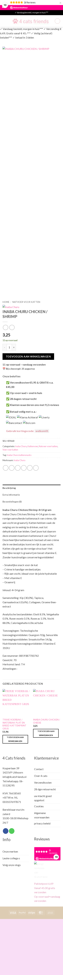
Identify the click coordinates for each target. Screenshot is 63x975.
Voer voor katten (10, 449)
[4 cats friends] (30, 21)
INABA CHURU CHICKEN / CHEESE (46, 721)
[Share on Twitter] (17, 468)
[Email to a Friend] (24, 468)
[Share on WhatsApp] (5, 468)
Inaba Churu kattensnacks (19, 455)
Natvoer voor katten (26, 302)
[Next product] (5, 327)
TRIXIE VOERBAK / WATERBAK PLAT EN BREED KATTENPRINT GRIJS (14, 724)
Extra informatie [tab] (11, 494)
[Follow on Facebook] (5, 831)
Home (6, 302)
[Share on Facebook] (11, 468)
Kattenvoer (33, 446)
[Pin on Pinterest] (30, 468)
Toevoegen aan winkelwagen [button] (15, 739)
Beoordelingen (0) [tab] (12, 501)
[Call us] (11, 831)
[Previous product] (11, 327)
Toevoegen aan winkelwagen (28, 356)
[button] (5, 21)
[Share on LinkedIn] (36, 468)
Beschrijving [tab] (9, 488)
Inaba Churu (21, 446)
